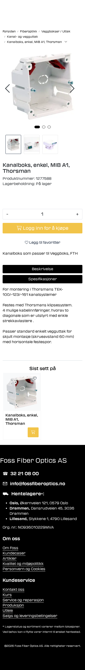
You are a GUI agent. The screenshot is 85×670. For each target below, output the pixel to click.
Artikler (10, 558)
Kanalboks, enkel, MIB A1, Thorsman (21, 419)
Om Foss (10, 548)
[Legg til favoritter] (35, 379)
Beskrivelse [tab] (42, 269)
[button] (37, 127)
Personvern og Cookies (24, 569)
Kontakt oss (13, 589)
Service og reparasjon (23, 600)
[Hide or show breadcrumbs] (66, 42)
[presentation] (8, 88)
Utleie (8, 610)
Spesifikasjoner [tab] (42, 279)
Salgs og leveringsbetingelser (30, 616)
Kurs (7, 595)
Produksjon (13, 605)
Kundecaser (14, 553)
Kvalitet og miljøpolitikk (23, 564)
